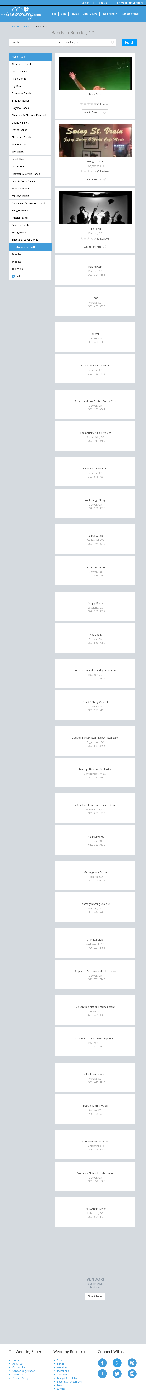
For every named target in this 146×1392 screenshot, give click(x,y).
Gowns (61, 1388)
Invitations (63, 1371)
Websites (62, 1367)
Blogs (63, 13)
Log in (85, 2)
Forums (75, 13)
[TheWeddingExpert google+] (117, 1362)
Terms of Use (20, 1374)
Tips (54, 13)
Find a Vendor (109, 13)
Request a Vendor (130, 13)
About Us (17, 1363)
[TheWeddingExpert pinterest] (132, 1362)
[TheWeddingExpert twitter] (117, 1373)
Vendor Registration (23, 1371)
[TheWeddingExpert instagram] (132, 1373)
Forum (61, 1363)
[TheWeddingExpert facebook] (102, 1362)
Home (16, 1360)
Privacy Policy (20, 1378)
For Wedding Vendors (129, 2)
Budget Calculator (67, 1378)
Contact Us (18, 1367)
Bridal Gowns (90, 13)
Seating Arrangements (70, 1381)
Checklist (62, 1374)
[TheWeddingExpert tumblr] (102, 1373)
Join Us (102, 2)
